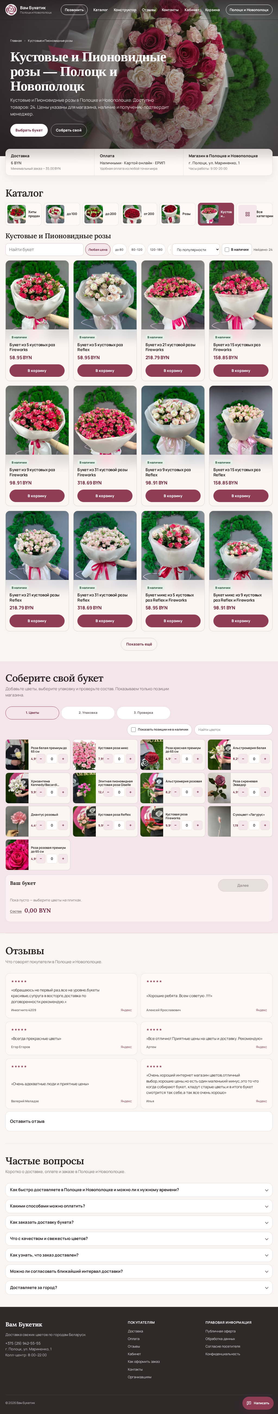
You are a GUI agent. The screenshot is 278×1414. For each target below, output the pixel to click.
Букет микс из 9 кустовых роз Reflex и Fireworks (237, 597)
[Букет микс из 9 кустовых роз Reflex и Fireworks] (240, 550)
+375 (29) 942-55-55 (23, 1343)
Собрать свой (68, 130)
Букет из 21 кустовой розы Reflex (34, 597)
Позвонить (74, 9)
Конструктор (125, 9)
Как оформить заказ (144, 1361)
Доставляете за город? (33, 1287)
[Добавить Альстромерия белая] (219, 755)
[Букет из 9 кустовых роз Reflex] (172, 425)
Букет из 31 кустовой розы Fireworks (102, 472)
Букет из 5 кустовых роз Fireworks (32, 347)
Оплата (134, 1338)
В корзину (37, 370)
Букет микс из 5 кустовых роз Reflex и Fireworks (170, 597)
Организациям (139, 1377)
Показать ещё (139, 644)
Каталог (100, 9)
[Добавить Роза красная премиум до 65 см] (151, 755)
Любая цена (98, 250)
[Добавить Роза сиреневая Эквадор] (219, 788)
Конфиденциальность (223, 1354)
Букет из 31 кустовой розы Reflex (102, 597)
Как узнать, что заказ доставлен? (44, 1255)
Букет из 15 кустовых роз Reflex (237, 472)
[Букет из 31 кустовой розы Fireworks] (105, 425)
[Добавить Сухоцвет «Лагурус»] (219, 821)
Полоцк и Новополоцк (249, 9)
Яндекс (126, 1010)
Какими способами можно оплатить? (47, 1206)
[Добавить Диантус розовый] (17, 821)
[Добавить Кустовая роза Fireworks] (151, 821)
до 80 (119, 250)
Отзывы (149, 9)
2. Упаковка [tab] (88, 712)
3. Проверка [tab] (143, 712)
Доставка (135, 1331)
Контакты (170, 9)
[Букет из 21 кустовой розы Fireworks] (172, 300)
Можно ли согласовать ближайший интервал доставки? (66, 1271)
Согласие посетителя (223, 1346)
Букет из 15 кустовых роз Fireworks (237, 347)
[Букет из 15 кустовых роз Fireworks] (240, 300)
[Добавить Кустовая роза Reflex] (84, 821)
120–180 (156, 250)
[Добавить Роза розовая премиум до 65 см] (17, 855)
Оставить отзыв (27, 1121)
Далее (243, 885)
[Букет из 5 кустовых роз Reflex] (105, 300)
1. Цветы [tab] (32, 712)
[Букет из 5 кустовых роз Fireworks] (37, 300)
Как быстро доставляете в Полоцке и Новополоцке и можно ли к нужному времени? (94, 1190)
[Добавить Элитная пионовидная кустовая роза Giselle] (84, 788)
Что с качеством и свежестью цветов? (49, 1238)
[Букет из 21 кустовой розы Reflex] (37, 550)
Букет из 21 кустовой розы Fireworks (170, 347)
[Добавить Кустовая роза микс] (84, 755)
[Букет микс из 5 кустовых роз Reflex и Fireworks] (172, 550)
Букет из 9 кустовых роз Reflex (168, 472)
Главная (16, 40)
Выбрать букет (29, 130)
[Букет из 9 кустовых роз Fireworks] (37, 425)
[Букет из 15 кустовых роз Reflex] (240, 425)
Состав (16, 911)
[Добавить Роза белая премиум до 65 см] (17, 755)
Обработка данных (220, 1338)
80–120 (137, 250)
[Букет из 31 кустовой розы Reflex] (105, 550)
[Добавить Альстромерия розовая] (151, 788)
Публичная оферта (221, 1331)
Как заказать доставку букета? (42, 1222)
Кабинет (192, 9)
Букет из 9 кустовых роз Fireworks (32, 472)
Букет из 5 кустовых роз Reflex (100, 347)
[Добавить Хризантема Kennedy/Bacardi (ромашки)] (17, 788)
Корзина (212, 9)
